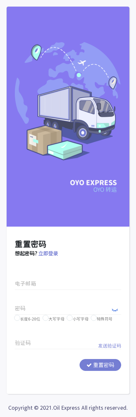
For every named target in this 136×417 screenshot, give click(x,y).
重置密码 (103, 365)
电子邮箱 (25, 283)
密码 (20, 308)
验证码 (23, 343)
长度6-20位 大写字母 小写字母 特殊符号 (66, 319)
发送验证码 (109, 346)
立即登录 (48, 253)
